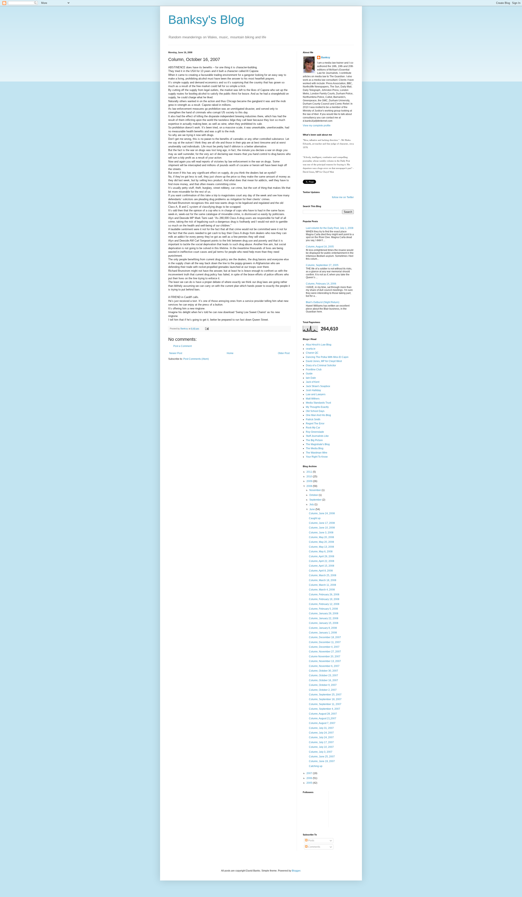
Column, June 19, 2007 (322, 761)
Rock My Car (313, 427)
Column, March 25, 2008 (322, 575)
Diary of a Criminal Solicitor (321, 365)
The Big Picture (314, 440)
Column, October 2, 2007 (323, 689)
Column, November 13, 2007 (325, 661)
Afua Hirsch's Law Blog (318, 344)
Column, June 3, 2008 (321, 532)
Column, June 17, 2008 (322, 523)
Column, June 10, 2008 (322, 527)
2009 (309, 481)
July (311, 504)
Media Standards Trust (318, 402)
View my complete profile (317, 125)
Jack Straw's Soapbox (318, 386)
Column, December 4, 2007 (324, 646)
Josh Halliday (313, 390)
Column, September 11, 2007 (325, 704)
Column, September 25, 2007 (325, 694)
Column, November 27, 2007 (325, 651)
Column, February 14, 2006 (321, 283)
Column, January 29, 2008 (323, 613)
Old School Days (315, 411)
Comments (313, 846)
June (312, 509)
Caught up (315, 518)
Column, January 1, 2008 (323, 632)
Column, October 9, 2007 (323, 685)
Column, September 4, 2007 (324, 708)
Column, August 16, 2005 (320, 246)
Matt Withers (313, 398)
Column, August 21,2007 (322, 718)
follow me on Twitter (343, 197)
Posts (310, 840)
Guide (309, 373)
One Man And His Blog (318, 415)
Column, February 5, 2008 (323, 608)
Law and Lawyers (315, 394)
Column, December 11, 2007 (325, 642)
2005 (309, 782)
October (314, 495)
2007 (309, 773)
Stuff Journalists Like (317, 436)
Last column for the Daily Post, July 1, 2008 (329, 228)
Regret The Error (315, 423)
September (315, 499)
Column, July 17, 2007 (321, 742)
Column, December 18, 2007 (325, 637)
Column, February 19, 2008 (324, 599)
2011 (309, 471)
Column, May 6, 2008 (321, 551)
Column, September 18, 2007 (325, 699)
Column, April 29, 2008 (321, 556)
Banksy (325, 57)
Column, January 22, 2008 (323, 618)
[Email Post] (206, 328)
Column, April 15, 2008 (321, 565)
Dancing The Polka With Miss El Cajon (327, 357)
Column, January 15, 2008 (323, 623)
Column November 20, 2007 (324, 656)
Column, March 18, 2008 (322, 580)
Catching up (315, 766)
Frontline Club (314, 369)
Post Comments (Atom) (196, 358)
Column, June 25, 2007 (322, 756)
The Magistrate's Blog (318, 444)
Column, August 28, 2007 (323, 713)
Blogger (296, 870)
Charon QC (312, 352)
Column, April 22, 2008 (321, 561)
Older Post (284, 353)
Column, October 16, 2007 (323, 680)
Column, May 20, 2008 (321, 537)
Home (230, 353)
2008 (309, 486)
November (315, 490)
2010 (309, 476)
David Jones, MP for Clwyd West (324, 361)
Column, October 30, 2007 (323, 670)
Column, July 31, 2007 (321, 728)
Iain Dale (311, 377)
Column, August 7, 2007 (322, 723)
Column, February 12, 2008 (324, 604)
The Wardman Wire (316, 452)
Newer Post (175, 353)
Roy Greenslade (315, 431)
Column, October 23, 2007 (323, 675)
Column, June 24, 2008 (322, 513)
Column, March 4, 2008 (322, 589)
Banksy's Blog (206, 19)
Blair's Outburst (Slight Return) (322, 302)
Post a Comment (182, 346)
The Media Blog (314, 448)
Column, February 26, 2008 (324, 594)
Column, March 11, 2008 (322, 585)
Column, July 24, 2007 (321, 732)
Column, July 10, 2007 (321, 747)
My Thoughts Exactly (317, 407)
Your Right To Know (317, 456)
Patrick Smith (313, 419)
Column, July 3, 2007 (320, 751)
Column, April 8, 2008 (321, 570)
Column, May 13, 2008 (321, 546)
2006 (309, 778)
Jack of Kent (312, 382)
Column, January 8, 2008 (323, 628)
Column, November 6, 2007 (324, 666)
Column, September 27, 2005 (322, 265)
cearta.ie (310, 348)
